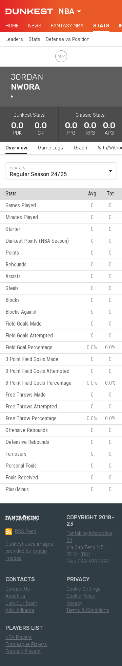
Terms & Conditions (87, 610)
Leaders (14, 39)
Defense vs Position (67, 39)
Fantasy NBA (67, 26)
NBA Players (18, 637)
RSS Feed (25, 531)
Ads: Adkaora (19, 610)
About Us (15, 596)
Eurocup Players (23, 652)
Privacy (74, 603)
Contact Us (17, 589)
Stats (101, 26)
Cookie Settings (83, 589)
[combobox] (69, 11)
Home (12, 26)
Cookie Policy (80, 596)
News (34, 26)
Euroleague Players (26, 644)
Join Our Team (21, 603)
